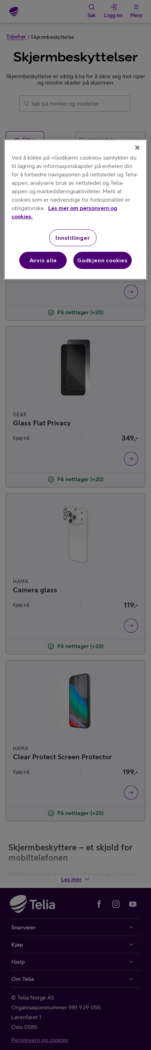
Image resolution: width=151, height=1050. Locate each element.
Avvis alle (43, 260)
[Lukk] (137, 147)
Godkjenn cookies (102, 260)
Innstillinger (72, 238)
